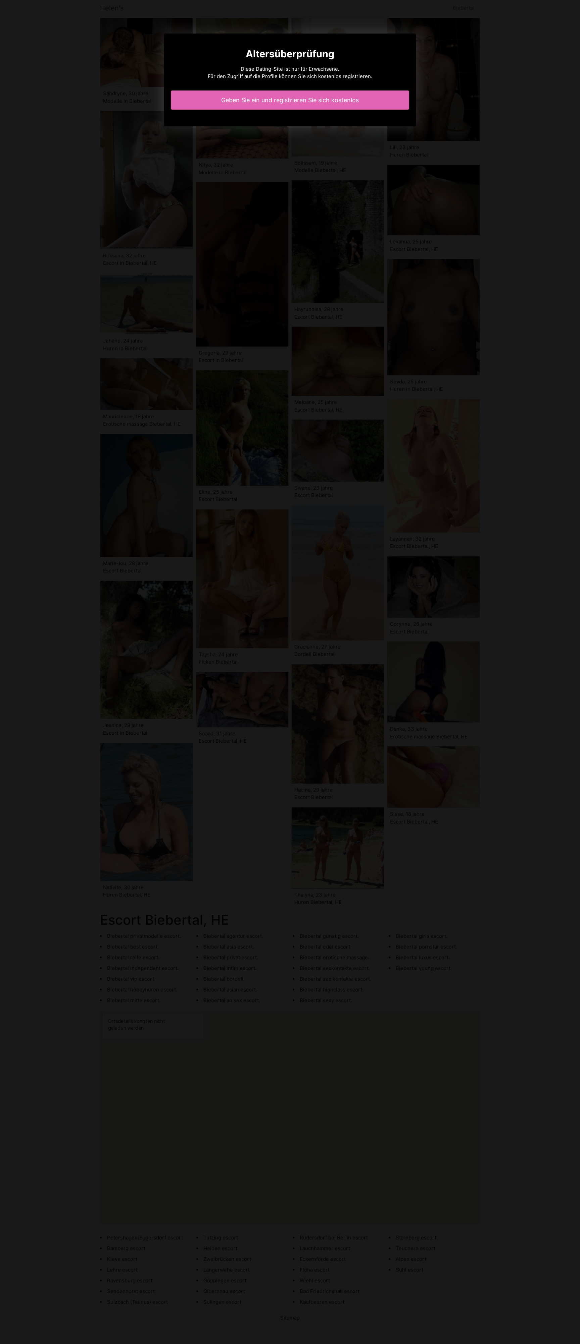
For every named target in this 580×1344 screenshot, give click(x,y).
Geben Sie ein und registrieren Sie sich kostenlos (290, 100)
